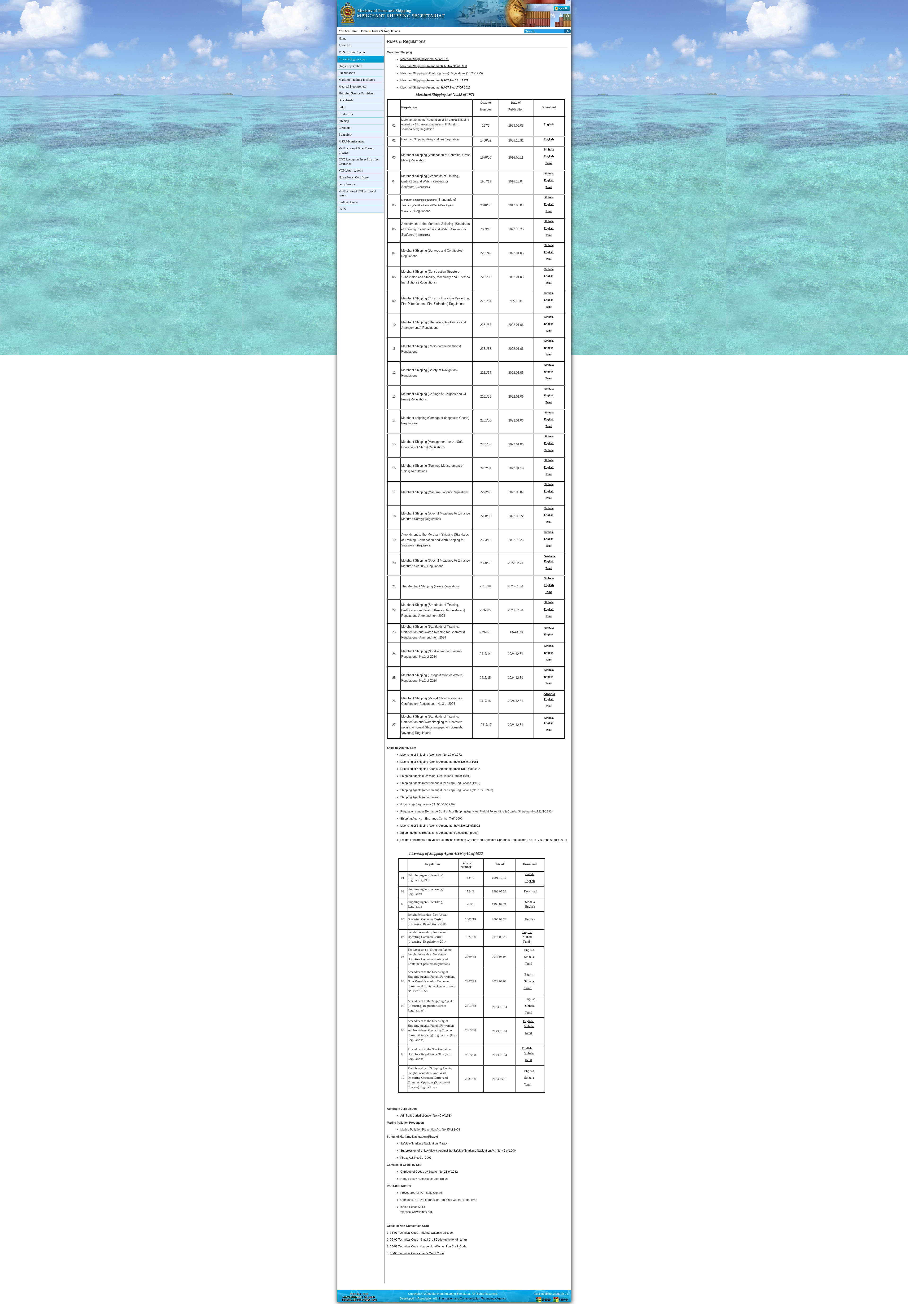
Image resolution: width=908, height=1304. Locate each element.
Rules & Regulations (352, 59)
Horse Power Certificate (354, 177)
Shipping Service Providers (356, 93)
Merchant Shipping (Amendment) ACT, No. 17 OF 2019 (435, 87)
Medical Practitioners (352, 86)
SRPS (342, 209)
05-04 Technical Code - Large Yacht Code (417, 1253)
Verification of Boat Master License (356, 150)
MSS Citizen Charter (352, 52)
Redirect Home (348, 202)
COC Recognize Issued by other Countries (359, 161)
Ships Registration (350, 66)
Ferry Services (348, 184)
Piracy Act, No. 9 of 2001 (416, 1157)
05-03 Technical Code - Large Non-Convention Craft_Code (428, 1246)
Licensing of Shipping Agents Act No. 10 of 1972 (431, 754)
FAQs (342, 107)
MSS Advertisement (351, 141)
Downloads (346, 100)
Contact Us (346, 114)
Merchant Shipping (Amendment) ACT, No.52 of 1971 (434, 80)
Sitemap (344, 121)
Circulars (344, 127)
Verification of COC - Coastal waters (357, 193)
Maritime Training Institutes (357, 79)
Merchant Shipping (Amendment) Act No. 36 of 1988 (433, 66)
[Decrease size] (567, 15)
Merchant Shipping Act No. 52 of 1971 (424, 59)
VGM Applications (351, 170)
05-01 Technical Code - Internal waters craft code (421, 1232)
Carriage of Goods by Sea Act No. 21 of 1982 (429, 1171)
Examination (347, 73)
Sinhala (549, 149)
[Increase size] (553, 15)
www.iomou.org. (422, 1212)
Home (364, 31)
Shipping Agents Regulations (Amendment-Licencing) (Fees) (439, 832)
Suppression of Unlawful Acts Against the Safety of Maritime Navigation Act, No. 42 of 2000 (458, 1150)
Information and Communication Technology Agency (472, 1298)
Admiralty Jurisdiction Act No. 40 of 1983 (426, 1115)
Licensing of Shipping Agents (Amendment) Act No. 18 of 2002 (440, 825)
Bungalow (345, 134)
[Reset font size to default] (560, 15)
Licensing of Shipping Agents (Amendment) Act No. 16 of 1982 (440, 769)
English (549, 124)
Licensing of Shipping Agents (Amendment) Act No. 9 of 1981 (439, 761)
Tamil (548, 163)
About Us (345, 45)
